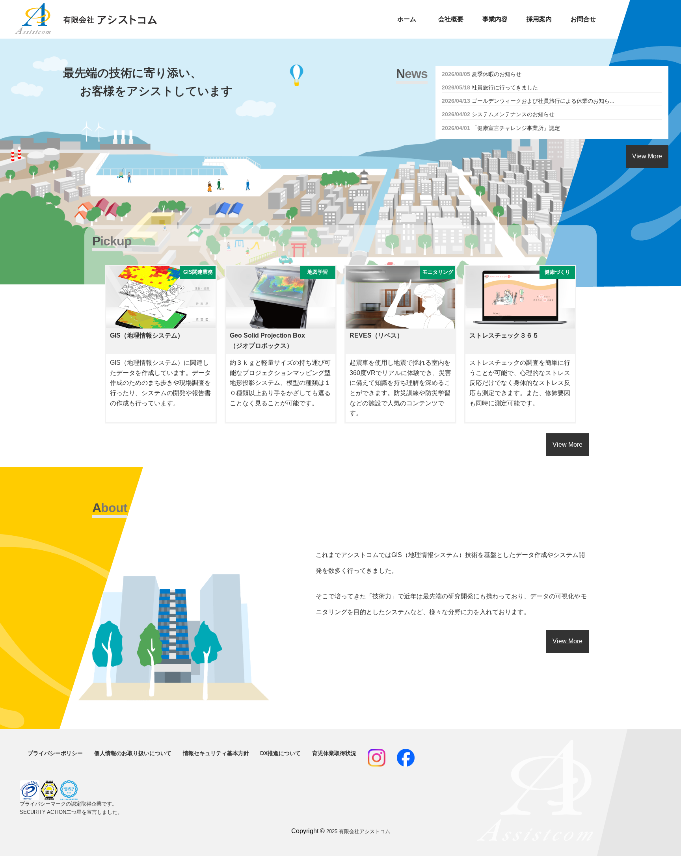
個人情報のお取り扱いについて (132, 753)
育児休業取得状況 (334, 753)
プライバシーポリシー (55, 753)
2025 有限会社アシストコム (358, 831)
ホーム (406, 19)
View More (647, 156)
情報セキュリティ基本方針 (216, 753)
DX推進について (280, 753)
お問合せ (583, 19)
